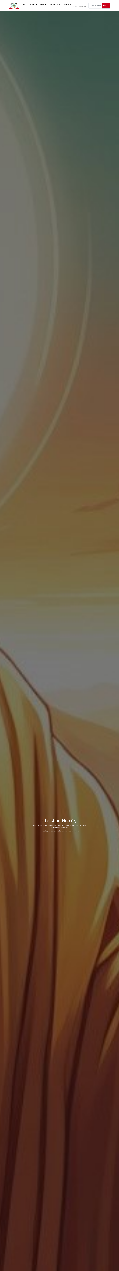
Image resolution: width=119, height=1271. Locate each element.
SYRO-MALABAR (54, 5)
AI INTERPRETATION (79, 6)
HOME (23, 5)
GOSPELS (32, 5)
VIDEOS (67, 5)
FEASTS (42, 5)
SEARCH (106, 6)
